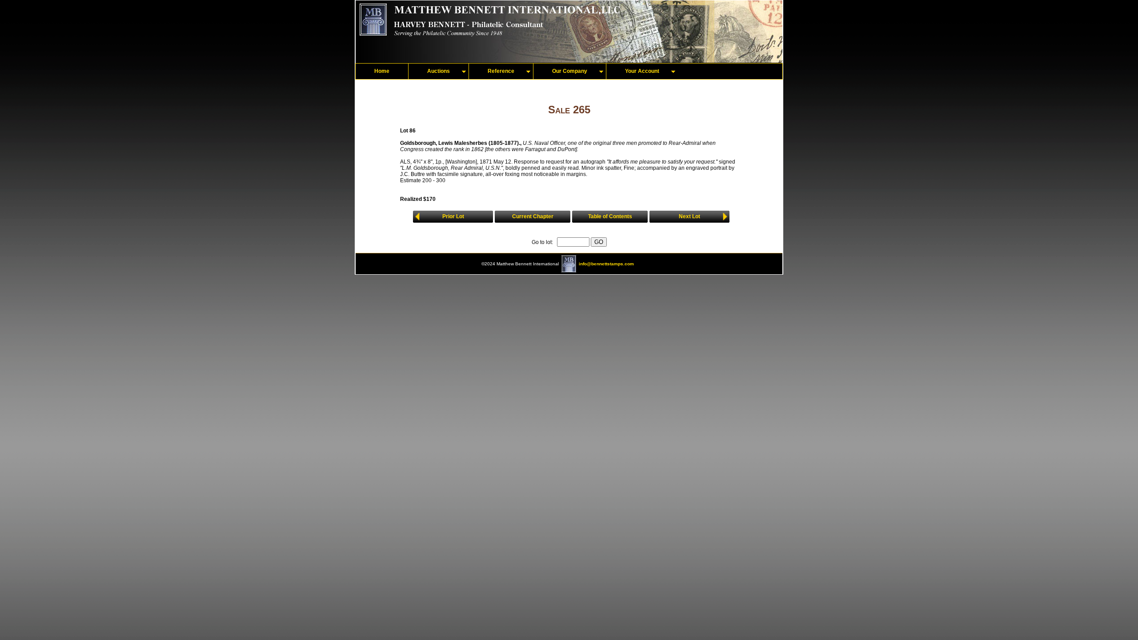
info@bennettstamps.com (606, 263)
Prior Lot (453, 216)
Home (381, 71)
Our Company (569, 71)
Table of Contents (610, 216)
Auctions (438, 71)
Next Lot (689, 216)
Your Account (642, 71)
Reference (501, 71)
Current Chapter (532, 216)
